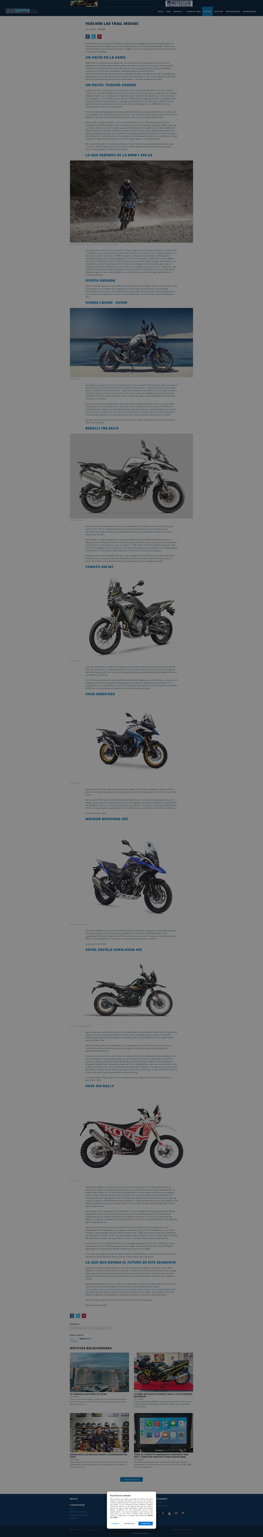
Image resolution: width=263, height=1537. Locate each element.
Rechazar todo (129, 1523)
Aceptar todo (145, 1523)
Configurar (115, 1523)
